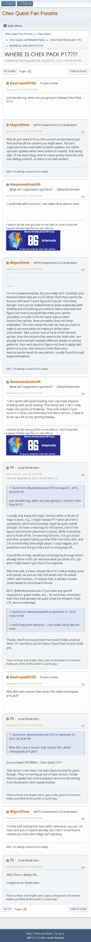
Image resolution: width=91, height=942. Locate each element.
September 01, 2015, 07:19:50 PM (24, 269)
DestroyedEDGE (23, 83)
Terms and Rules (43, 933)
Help (29, 933)
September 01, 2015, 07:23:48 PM (24, 393)
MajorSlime (19, 124)
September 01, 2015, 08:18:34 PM (24, 683)
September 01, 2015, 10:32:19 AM (24, 195)
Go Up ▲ (60, 933)
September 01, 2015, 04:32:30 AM (24, 131)
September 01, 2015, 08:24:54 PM (24, 725)
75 (78, 40)
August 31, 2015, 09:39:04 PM (22, 89)
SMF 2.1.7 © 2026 (36, 938)
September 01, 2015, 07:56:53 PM (24, 474)
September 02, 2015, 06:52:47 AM (24, 866)
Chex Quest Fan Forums (30, 13)
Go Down (10, 71)
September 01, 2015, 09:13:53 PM (24, 818)
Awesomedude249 (25, 184)
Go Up (7, 909)
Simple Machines (55, 938)
